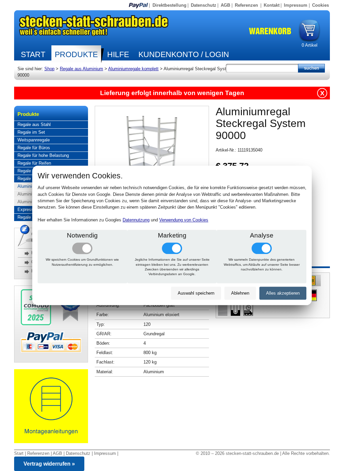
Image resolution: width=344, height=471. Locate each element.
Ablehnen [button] (240, 293)
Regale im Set (31, 132)
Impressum (295, 5)
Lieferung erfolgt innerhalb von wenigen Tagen (172, 92)
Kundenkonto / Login (183, 54)
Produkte (76, 54)
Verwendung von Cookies (183, 220)
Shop (49, 68)
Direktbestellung (169, 5)
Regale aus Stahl (34, 124)
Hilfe (118, 54)
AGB (225, 5)
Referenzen (246, 5)
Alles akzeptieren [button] (283, 293)
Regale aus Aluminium (81, 68)
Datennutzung (136, 220)
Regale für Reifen (34, 163)
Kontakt (272, 5)
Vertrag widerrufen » (49, 464)
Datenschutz (203, 5)
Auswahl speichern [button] (196, 293)
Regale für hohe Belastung (43, 155)
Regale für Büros (33, 147)
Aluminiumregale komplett (133, 68)
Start (33, 54)
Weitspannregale (33, 139)
